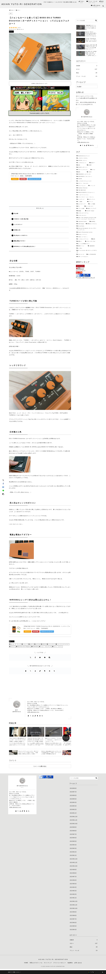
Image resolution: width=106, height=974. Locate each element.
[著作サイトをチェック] (25, 670)
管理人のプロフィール (36, 963)
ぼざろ (31, 644)
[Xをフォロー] (30, 670)
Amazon (14, 179)
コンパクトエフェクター (63, 644)
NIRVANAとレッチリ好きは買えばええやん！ (25, 246)
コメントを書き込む (40, 766)
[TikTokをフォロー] (40, 670)
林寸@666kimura (17, 710)
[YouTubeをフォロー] (35, 670)
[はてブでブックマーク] (3, 487)
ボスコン (13, 646)
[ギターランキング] (80, 268)
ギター (12, 641)
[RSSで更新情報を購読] (54, 670)
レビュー (25, 644)
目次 (37, 208)
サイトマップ (48, 963)
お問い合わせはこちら (33, 712)
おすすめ (38, 644)
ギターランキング (80, 270)
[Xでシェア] (3, 480)
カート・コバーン (58, 646)
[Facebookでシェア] (3, 483)
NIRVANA (35, 646)
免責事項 (70, 963)
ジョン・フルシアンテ (46, 646)
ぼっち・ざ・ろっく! (16, 644)
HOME (26, 963)
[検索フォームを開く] (103, 6)
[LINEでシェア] (3, 490)
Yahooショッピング (34, 179)
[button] (3, 494)
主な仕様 (16, 213)
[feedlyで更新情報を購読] (49, 670)
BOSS (44, 644)
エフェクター (51, 644)
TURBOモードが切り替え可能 (21, 219)
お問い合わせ (78, 963)
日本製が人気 (17, 230)
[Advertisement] (40, 194)
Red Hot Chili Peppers (24, 646)
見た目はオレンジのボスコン (21, 235)
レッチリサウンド (18, 224)
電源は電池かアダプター (20, 240)
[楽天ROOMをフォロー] (44, 670)
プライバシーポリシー (59, 963)
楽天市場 (23, 179)
